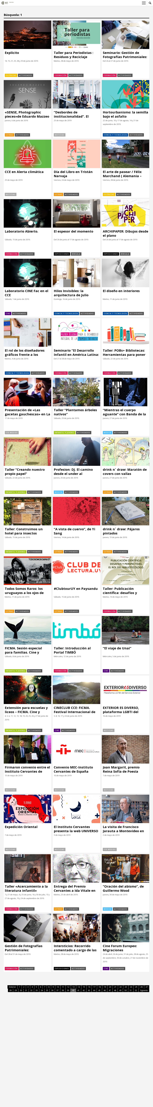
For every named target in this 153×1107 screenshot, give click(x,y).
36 (52, 990)
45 (99, 990)
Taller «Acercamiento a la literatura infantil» (26, 888)
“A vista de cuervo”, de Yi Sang (74, 531)
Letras (9, 135)
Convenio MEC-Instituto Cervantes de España (73, 769)
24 (131, 987)
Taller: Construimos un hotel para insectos (24, 531)
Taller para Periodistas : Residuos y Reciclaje (73, 54)
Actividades (25, 75)
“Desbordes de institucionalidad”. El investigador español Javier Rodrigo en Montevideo (76, 114)
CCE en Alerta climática (24, 172)
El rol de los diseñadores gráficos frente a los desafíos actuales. (25, 352)
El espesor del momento (73, 231)
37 (57, 990)
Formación (61, 75)
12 (68, 987)
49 (120, 990)
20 (110, 987)
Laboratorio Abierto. (21, 231)
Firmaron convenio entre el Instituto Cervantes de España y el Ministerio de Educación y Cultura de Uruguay (27, 769)
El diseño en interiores (121, 291)
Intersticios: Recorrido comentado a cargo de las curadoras (75, 948)
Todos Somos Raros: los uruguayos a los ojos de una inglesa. (24, 590)
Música (107, 433)
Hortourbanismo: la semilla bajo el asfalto (125, 114)
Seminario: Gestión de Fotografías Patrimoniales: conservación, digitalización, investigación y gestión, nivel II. (125, 54)
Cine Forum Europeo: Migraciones (120, 948)
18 (100, 987)
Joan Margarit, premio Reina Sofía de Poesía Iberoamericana (121, 769)
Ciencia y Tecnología (115, 135)
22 (121, 987)
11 (63, 987)
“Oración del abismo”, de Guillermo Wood (123, 888)
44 (94, 990)
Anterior (12, 987)
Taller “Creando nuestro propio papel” (25, 471)
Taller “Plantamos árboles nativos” (75, 412)
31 (26, 990)
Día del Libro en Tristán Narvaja (73, 174)
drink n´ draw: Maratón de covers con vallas (125, 471)
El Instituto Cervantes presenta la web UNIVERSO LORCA (76, 829)
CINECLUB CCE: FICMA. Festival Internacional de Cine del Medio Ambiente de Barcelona (74, 709)
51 (131, 990)
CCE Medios (12, 433)
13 (73, 987)
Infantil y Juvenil (64, 433)
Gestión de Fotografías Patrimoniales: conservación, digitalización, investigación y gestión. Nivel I (24, 948)
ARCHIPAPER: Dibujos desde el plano (125, 233)
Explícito (12, 52)
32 (31, 990)
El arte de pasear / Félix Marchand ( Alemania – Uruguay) (122, 174)
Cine (8, 313)
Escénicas (11, 75)
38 (63, 990)
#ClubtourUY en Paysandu (76, 588)
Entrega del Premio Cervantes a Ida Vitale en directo (74, 888)
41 (78, 990)
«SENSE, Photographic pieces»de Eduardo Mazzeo (27, 114)
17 (94, 987)
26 (141, 987)
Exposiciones (62, 254)
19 (105, 987)
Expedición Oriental (21, 827)
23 (126, 987)
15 (84, 987)
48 (115, 990)
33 (37, 990)
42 (84, 990)
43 (89, 990)
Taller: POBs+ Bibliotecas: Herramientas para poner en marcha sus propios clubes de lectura (124, 352)
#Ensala (76, 254)
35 (47, 990)
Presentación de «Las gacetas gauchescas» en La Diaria (27, 412)
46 (105, 990)
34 (42, 990)
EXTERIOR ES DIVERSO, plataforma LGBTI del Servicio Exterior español (123, 709)
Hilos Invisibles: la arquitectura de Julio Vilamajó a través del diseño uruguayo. (71, 293)
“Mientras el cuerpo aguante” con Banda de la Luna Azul (124, 412)
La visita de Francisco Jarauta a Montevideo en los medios (123, 829)
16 (89, 987)
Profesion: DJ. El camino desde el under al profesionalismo (73, 471)
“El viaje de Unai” (117, 648)
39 (68, 990)
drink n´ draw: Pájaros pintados (121, 531)
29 (16, 990)
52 (136, 990)
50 (125, 990)
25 (136, 987)
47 (110, 990)
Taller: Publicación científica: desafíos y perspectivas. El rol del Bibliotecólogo (121, 590)
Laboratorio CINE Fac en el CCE (26, 293)
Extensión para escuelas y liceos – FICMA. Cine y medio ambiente (26, 709)
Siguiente (144, 990)
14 (79, 987)
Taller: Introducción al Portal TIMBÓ (72, 650)
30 (21, 990)
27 (147, 987)
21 (115, 987)
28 (10, 990)
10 (58, 987)
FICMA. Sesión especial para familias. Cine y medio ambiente (23, 650)
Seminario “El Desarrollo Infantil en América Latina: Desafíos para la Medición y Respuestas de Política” (76, 352)
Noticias (59, 135)
